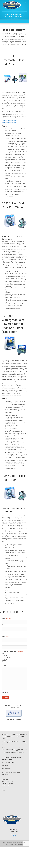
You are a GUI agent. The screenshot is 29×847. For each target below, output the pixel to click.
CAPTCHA (5, 692)
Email (6, 636)
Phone (6, 644)
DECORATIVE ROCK (9, 657)
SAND (4, 654)
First (3, 625)
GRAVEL (5, 655)
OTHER (5, 661)
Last (3, 632)
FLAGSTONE (6, 659)
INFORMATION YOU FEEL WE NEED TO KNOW (14, 665)
